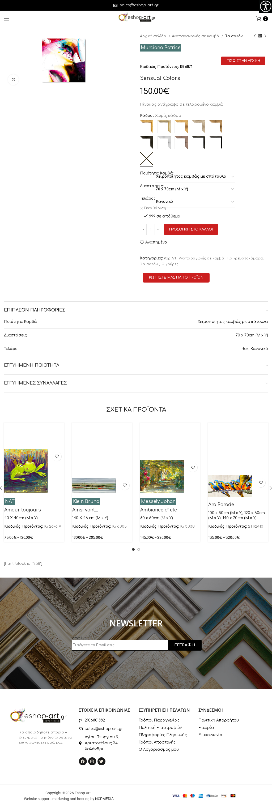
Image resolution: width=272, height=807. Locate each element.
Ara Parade (221, 504)
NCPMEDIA (104, 799)
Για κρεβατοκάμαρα (245, 258)
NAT (10, 501)
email (77, 638)
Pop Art (170, 258)
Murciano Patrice (161, 47)
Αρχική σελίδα (153, 36)
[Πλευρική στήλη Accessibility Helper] (265, 6)
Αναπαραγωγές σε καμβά (196, 36)
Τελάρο (147, 198)
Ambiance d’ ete (158, 510)
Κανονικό (259, 349)
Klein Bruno (86, 501)
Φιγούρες (170, 264)
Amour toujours (22, 510)
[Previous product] (254, 36)
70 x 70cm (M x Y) (252, 335)
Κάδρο (146, 116)
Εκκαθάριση (155, 208)
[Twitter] (101, 761)
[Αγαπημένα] (56, 456)
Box (245, 349)
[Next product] (265, 36)
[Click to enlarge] (13, 79)
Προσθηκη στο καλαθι (191, 229)
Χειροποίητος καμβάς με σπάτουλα (233, 322)
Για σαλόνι (234, 36)
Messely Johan (158, 501)
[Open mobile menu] (6, 18)
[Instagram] (92, 761)
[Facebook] (83, 761)
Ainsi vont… (85, 510)
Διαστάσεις (151, 186)
